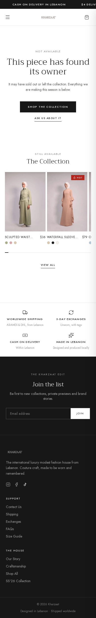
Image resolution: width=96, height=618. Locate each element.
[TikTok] (25, 484)
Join (80, 413)
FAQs (10, 528)
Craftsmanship (16, 566)
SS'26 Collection (18, 580)
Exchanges (13, 521)
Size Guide (14, 536)
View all (48, 265)
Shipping (12, 514)
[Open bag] (86, 17)
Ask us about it (47, 118)
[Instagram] (8, 484)
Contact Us (13, 506)
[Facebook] (16, 484)
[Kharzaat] (48, 17)
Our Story (13, 558)
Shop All (12, 573)
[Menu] (7, 17)
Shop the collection (48, 107)
